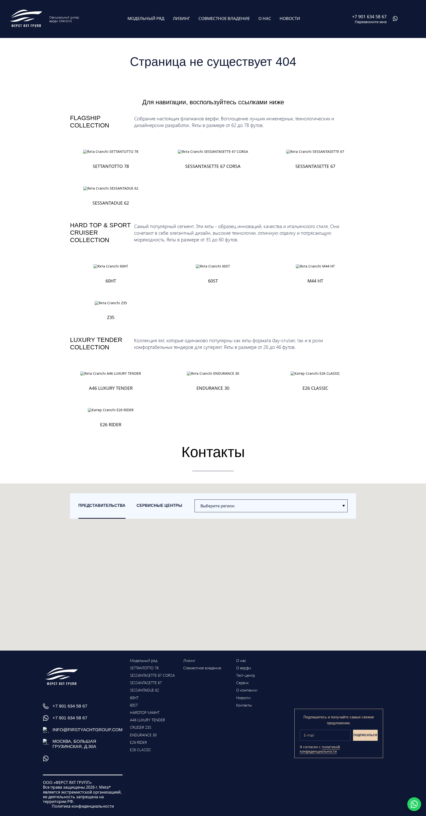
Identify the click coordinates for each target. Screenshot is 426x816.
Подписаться (365, 735)
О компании (246, 690)
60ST (134, 705)
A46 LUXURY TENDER (147, 719)
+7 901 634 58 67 (70, 706)
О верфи (243, 667)
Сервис (242, 682)
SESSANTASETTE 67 (146, 682)
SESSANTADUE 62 (144, 690)
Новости (243, 697)
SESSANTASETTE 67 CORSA (152, 675)
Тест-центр (245, 675)
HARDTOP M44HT (145, 712)
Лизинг (189, 660)
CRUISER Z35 (140, 727)
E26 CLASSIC (140, 749)
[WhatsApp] (414, 804)
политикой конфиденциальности (320, 749)
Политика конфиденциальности (83, 806)
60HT (134, 697)
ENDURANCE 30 (143, 734)
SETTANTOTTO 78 (144, 667)
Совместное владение (202, 667)
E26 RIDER (138, 742)
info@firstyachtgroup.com (88, 729)
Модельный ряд (143, 660)
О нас (241, 660)
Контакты (244, 705)
